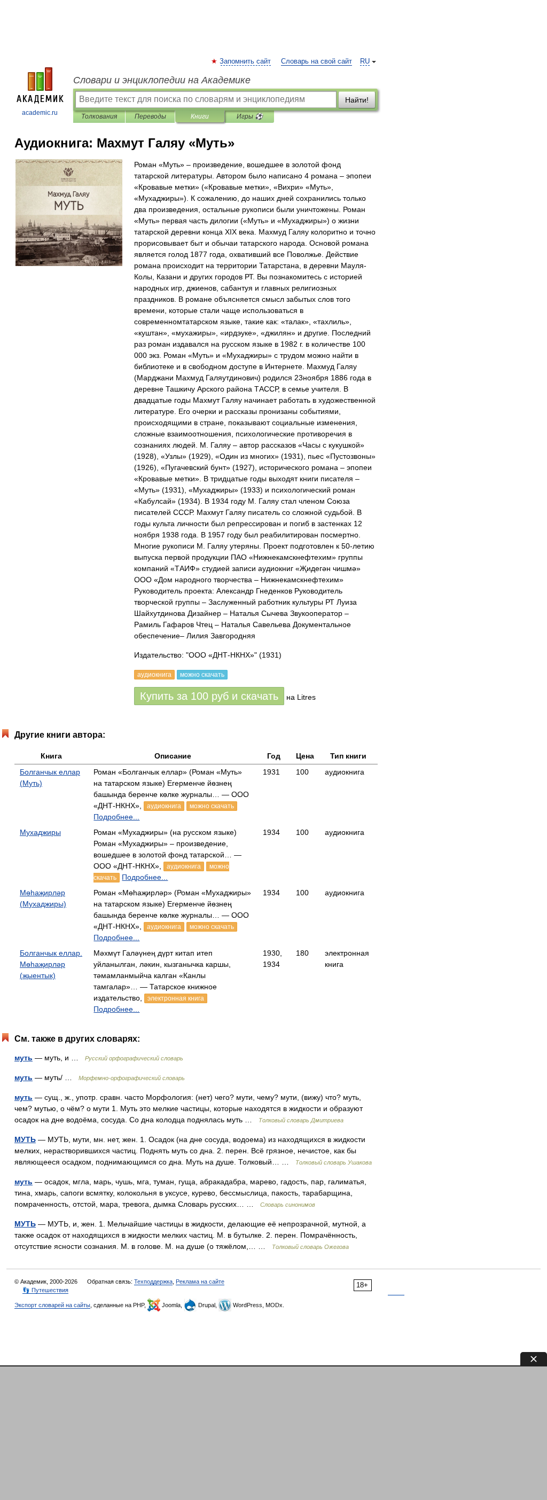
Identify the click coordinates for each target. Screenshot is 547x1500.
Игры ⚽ (250, 116)
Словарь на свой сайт (316, 61)
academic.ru (40, 112)
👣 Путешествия (45, 1290)
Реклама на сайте (200, 1281)
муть (23, 1057)
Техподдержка (153, 1281)
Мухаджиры (40, 832)
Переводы (150, 116)
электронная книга (175, 998)
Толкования (99, 116)
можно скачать (212, 806)
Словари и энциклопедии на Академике (162, 80)
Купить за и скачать (209, 696)
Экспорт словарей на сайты (52, 1305)
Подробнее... (116, 816)
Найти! (357, 100)
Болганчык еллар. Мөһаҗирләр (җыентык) (51, 964)
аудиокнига (164, 806)
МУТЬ (25, 1139)
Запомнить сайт (246, 61)
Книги (200, 116)
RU (365, 61)
